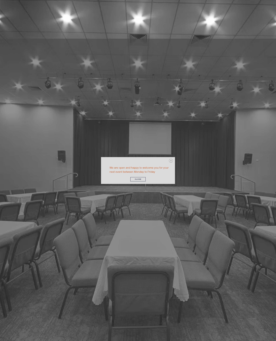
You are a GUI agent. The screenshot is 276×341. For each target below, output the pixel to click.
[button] (171, 161)
